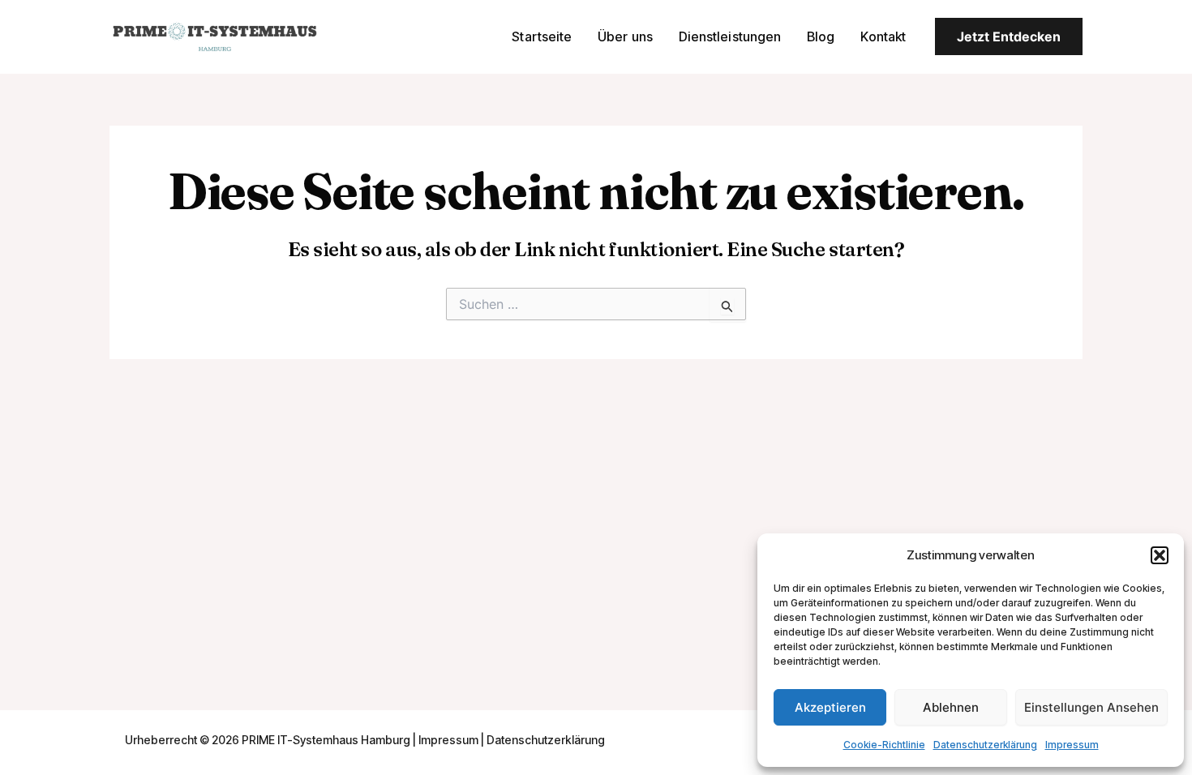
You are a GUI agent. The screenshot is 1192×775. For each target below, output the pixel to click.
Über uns (625, 36)
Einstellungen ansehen (1091, 707)
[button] (1159, 555)
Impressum (1072, 745)
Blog (820, 36)
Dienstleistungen (730, 36)
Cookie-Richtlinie (884, 745)
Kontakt (883, 36)
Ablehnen (951, 707)
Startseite (542, 36)
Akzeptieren (830, 707)
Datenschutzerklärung (985, 745)
